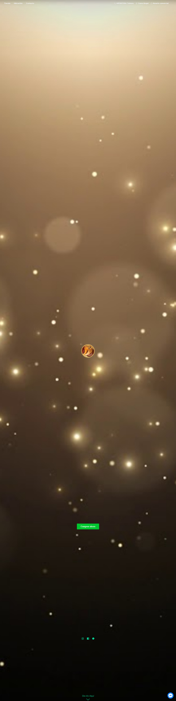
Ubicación (18, 3)
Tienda (7, 3)
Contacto (30, 3)
